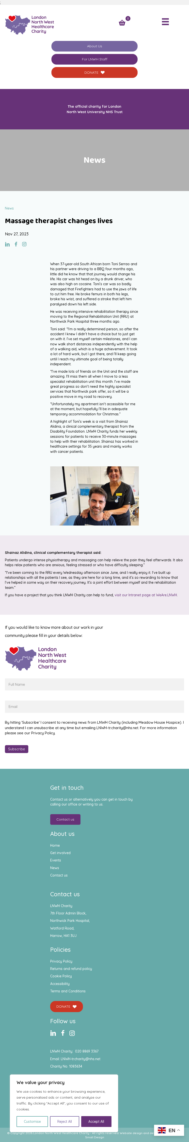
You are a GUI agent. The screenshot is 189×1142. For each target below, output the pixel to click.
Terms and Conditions (68, 991)
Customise (32, 1121)
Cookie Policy (61, 976)
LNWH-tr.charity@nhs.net (80, 1059)
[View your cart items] (122, 23)
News (54, 868)
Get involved (60, 853)
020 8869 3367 (86, 1051)
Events (55, 860)
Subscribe (16, 749)
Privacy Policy (61, 961)
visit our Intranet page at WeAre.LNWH (146, 595)
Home (55, 845)
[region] (64, 1103)
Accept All (96, 1121)
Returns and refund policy (71, 968)
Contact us (59, 875)
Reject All (64, 1121)
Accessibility (60, 984)
